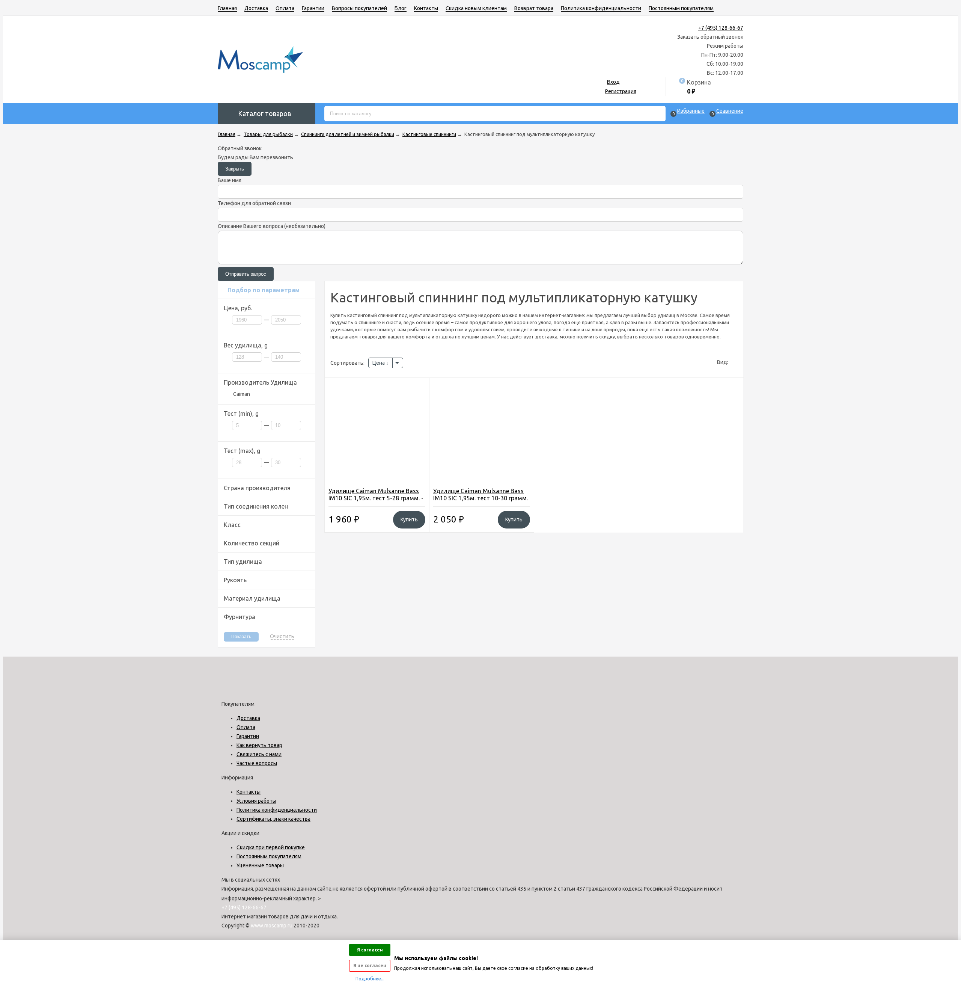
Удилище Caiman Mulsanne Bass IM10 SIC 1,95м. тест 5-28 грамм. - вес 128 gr (375, 498)
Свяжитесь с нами (259, 754)
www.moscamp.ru (271, 926)
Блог (401, 8)
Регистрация (620, 91)
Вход (613, 82)
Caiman (241, 394)
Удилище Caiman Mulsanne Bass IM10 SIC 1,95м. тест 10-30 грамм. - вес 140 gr (480, 498)
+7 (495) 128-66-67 (720, 28)
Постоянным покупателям (681, 8)
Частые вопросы (256, 763)
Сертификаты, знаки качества (273, 819)
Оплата (285, 8)
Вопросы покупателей (359, 8)
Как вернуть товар (259, 745)
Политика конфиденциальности (601, 8)
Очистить (282, 636)
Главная (227, 8)
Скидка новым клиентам (476, 8)
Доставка (256, 8)
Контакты (426, 8)
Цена (379, 363)
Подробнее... (369, 978)
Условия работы (256, 801)
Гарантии (313, 8)
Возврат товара (533, 8)
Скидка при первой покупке (270, 847)
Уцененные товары (260, 865)
